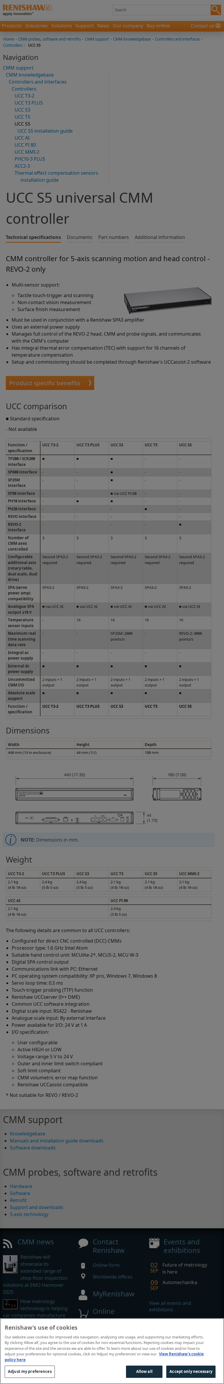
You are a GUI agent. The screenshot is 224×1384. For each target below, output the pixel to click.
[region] (112, 1351)
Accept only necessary (190, 1371)
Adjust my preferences (30, 1371)
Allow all (144, 1371)
